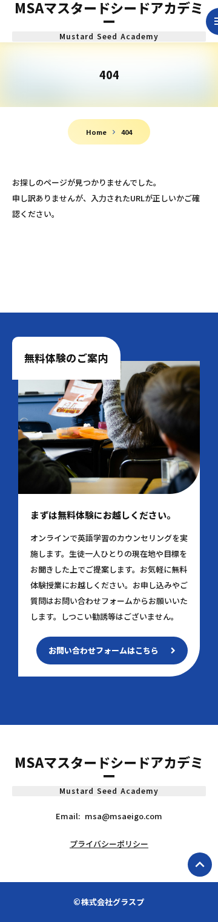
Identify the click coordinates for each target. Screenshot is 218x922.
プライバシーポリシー (109, 843)
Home (96, 132)
